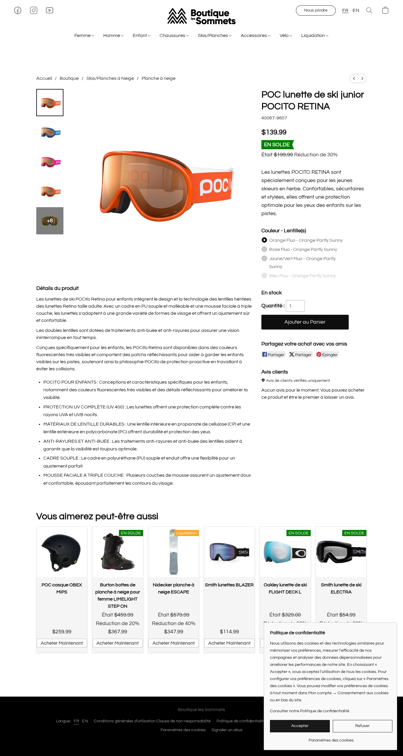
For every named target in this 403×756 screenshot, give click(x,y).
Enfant (140, 35)
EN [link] (85, 721)
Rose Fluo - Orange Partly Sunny (303, 249)
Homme (112, 35)
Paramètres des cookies (183, 730)
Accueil (44, 78)
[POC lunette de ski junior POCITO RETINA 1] (49, 132)
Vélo (284, 35)
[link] (331, 738)
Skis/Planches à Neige (110, 78)
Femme (82, 35)
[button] (201, 16)
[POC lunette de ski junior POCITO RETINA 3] (49, 191)
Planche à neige (159, 78)
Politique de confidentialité (241, 721)
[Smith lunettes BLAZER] (229, 552)
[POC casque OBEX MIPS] (62, 552)
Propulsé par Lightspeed (201, 740)
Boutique (69, 78)
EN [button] (356, 10)
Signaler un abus (227, 730)
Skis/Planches (213, 35)
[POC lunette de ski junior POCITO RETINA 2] (49, 161)
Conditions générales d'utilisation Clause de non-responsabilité (152, 721)
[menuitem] (354, 78)
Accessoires (254, 35)
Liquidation (313, 35)
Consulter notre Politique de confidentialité (309, 711)
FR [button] (345, 10)
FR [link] (76, 721)
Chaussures (173, 35)
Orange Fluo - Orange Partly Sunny (306, 240)
